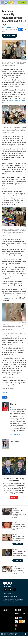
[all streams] (26, 634)
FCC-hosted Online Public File (10, 596)
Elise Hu (8, 27)
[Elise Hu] (5, 406)
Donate (23, 2)
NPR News (5, 392)
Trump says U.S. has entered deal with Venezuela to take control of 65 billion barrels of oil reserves (19, 514)
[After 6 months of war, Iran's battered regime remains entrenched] (7, 537)
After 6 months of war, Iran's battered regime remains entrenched (18, 538)
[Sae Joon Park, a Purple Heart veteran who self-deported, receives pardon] (7, 525)
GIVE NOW (14, 497)
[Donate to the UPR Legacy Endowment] (14, 466)
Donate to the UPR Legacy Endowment (14, 479)
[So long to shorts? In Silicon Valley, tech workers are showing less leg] (7, 569)
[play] (2, 634)
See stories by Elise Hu (16, 434)
